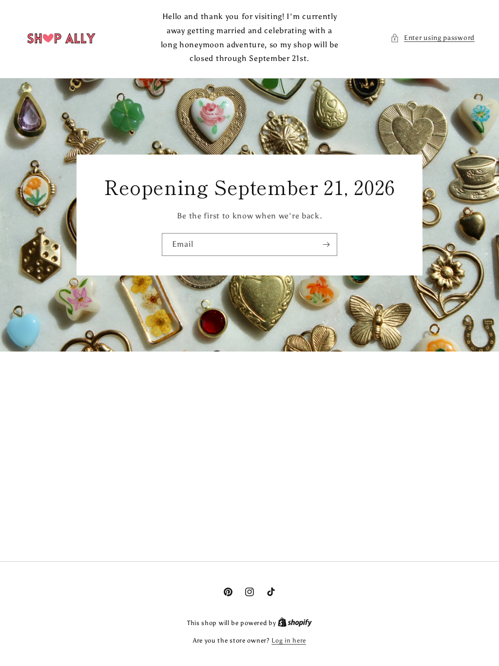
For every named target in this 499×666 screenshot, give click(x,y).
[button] (432, 38)
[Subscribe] (326, 244)
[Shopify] (295, 623)
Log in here (288, 640)
